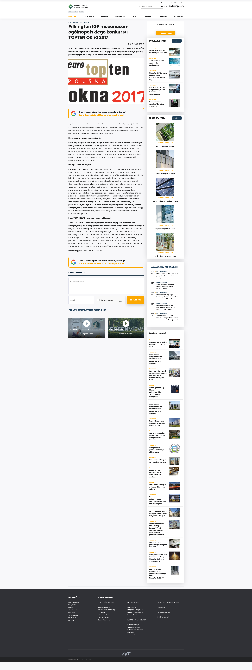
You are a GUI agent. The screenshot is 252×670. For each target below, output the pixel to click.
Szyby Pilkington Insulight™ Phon (165, 201)
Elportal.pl (130, 632)
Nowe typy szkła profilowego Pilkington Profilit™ (158, 544)
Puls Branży (72, 16)
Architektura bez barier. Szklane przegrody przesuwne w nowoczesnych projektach (167, 318)
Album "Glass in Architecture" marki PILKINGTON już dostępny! (157, 473)
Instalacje (71, 612)
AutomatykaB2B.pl (133, 627)
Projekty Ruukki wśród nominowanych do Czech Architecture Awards (165, 307)
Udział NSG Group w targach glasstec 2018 (158, 51)
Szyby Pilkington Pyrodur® (165, 229)
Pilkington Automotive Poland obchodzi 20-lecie (158, 344)
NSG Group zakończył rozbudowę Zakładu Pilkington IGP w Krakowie (157, 436)
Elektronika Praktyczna (135, 630)
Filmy (134, 16)
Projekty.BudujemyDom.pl (106, 610)
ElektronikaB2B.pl (133, 625)
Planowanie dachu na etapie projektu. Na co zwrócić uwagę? (167, 276)
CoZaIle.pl (101, 612)
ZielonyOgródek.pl (104, 617)
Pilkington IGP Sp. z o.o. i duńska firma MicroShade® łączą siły (158, 76)
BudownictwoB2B (162, 271)
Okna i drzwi (72, 610)
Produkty (147, 16)
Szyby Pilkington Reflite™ (165, 174)
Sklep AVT (89, 659)
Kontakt (181, 3)
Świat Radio (131, 635)
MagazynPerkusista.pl (135, 612)
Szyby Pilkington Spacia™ (165, 146)
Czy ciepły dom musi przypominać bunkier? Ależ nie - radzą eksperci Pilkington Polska (158, 375)
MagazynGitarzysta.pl (135, 610)
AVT (78, 659)
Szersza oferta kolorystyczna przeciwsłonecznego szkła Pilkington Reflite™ (157, 573)
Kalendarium (120, 16)
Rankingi (104, 16)
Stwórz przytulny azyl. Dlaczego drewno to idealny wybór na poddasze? (166, 297)
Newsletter (174, 3)
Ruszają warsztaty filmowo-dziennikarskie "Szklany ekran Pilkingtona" (156, 392)
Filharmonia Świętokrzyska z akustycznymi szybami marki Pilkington (155, 358)
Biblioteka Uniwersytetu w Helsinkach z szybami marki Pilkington (157, 500)
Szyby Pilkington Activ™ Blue (165, 256)
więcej (177, 41)
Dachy (70, 607)
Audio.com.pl (131, 607)
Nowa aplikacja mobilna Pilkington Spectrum (156, 104)
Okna (70, 12)
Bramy (81, 12)
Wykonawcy (179, 16)
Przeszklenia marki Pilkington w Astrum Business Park (157, 423)
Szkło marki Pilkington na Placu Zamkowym (157, 461)
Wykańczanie (73, 615)
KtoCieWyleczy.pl (163, 617)
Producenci (162, 16)
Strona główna (165, 3)
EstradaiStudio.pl (133, 615)
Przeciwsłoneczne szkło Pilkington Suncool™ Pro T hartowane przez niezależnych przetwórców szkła (156, 529)
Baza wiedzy (89, 16)
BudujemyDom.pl (104, 607)
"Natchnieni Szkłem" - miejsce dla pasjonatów (157, 63)
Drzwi (76, 12)
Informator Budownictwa (106, 615)
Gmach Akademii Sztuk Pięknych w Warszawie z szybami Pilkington (158, 513)
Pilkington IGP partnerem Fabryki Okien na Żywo (156, 450)
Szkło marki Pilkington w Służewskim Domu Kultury (157, 487)
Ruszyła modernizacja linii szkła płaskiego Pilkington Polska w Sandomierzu (158, 558)
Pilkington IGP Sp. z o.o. (165, 24)
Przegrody (72, 605)
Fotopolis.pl (161, 607)
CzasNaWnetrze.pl (104, 620)
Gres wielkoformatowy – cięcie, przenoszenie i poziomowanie (165, 286)
